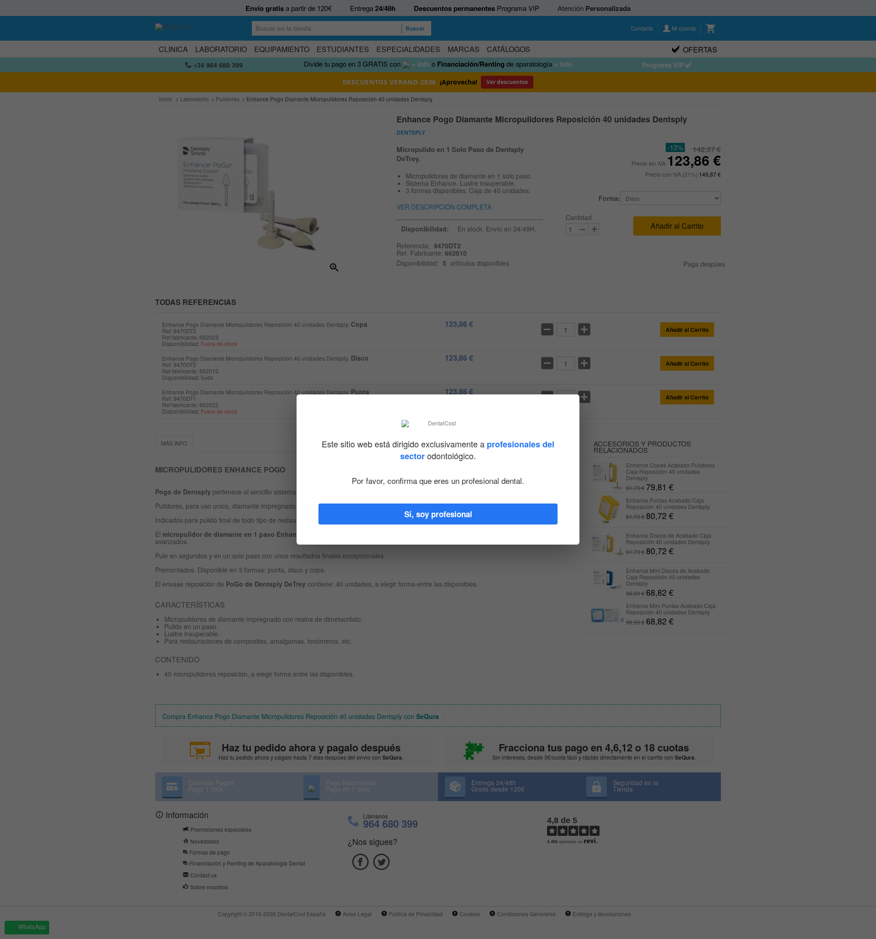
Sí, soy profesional (438, 514)
